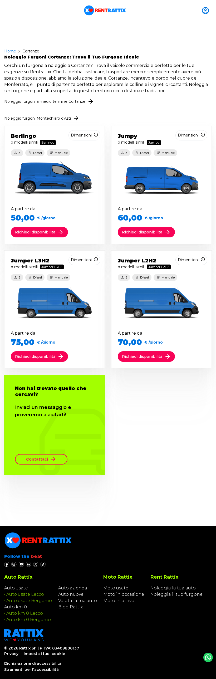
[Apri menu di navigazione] (6, 10)
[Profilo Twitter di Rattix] (35, 564)
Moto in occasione (123, 594)
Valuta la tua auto (77, 600)
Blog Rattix (70, 606)
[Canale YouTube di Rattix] (21, 564)
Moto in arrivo (118, 600)
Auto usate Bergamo (29, 600)
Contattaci (37, 459)
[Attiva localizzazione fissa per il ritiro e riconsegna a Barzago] (206, 10)
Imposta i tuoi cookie (44, 653)
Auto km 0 (15, 606)
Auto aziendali (74, 587)
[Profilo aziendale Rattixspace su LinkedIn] (28, 564)
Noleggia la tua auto (173, 587)
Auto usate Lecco (25, 594)
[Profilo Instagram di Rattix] (13, 564)
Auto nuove (71, 594)
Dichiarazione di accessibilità (32, 663)
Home (10, 51)
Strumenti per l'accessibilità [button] (31, 669)
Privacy (11, 653)
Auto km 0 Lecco (24, 613)
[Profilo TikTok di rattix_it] (43, 564)
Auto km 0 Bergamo (28, 619)
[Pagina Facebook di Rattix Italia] (6, 564)
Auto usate (16, 587)
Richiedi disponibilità (35, 232)
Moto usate (115, 587)
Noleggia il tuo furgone (176, 594)
